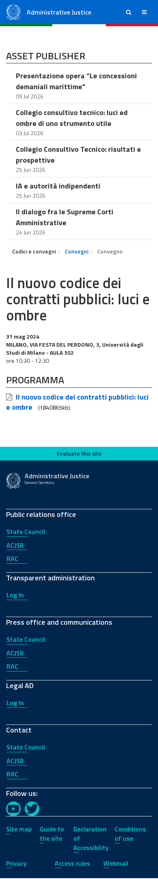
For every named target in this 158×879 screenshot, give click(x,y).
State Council (25, 531)
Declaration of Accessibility (91, 838)
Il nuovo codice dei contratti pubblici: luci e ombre (77, 402)
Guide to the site (52, 833)
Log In (15, 595)
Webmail (115, 863)
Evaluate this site (79, 453)
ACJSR (15, 545)
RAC (12, 558)
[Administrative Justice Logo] (13, 11)
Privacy (16, 863)
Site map (19, 829)
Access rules (72, 863)
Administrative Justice (59, 12)
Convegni (76, 251)
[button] (129, 12)
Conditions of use (130, 833)
